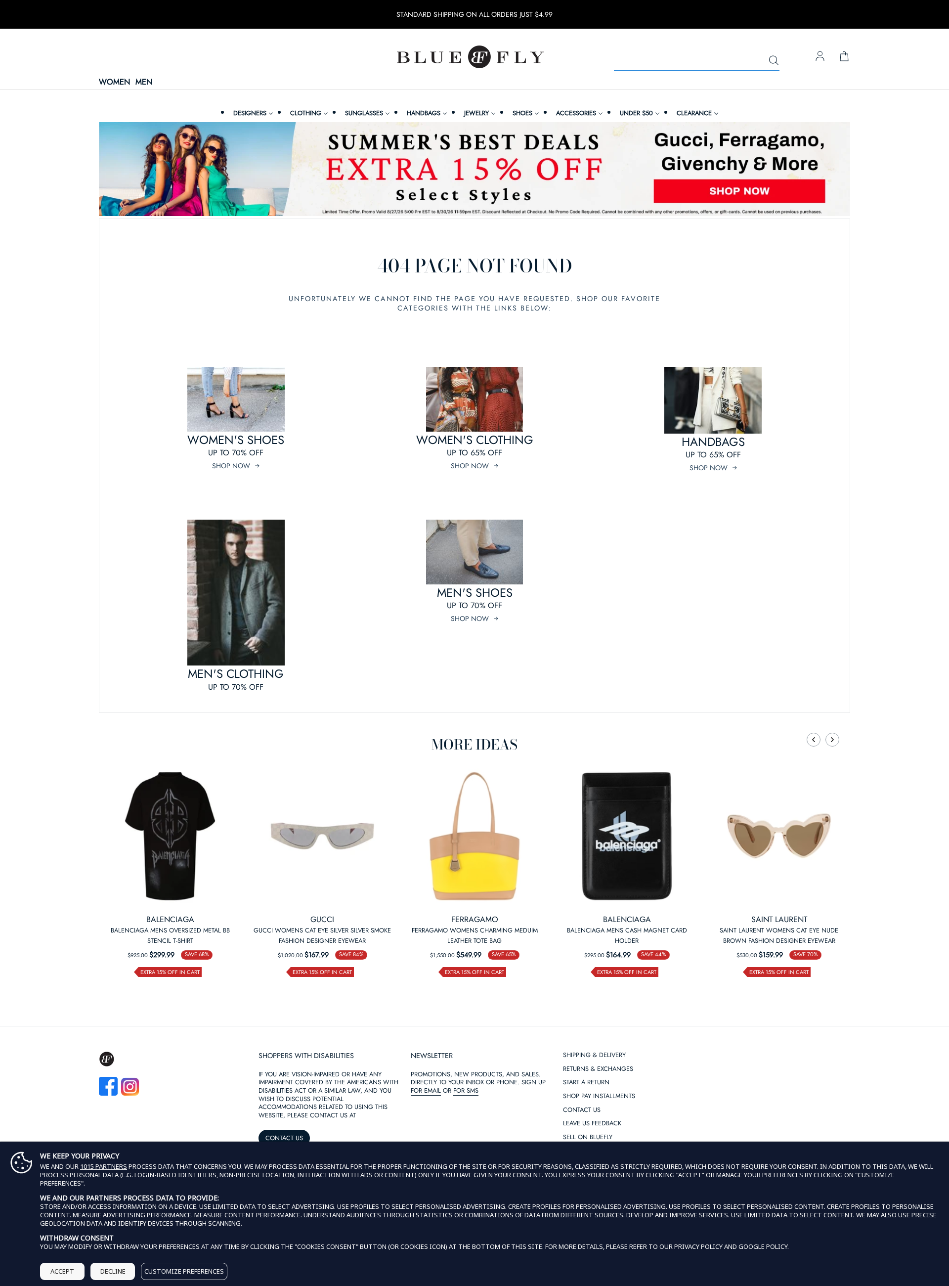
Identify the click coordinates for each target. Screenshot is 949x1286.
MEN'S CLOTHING (236, 673)
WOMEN (114, 82)
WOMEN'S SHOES (235, 439)
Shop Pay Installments (599, 1096)
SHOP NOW (231, 466)
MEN (143, 82)
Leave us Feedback (592, 1123)
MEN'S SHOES (475, 592)
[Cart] (844, 57)
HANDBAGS (713, 441)
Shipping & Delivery (594, 1055)
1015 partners (103, 1166)
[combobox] (696, 61)
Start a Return (586, 1082)
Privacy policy (698, 1246)
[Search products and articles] (773, 60)
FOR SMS (465, 1090)
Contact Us (582, 1110)
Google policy (762, 1246)
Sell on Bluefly (587, 1137)
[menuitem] (252, 113)
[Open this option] (170, 836)
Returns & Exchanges (598, 1069)
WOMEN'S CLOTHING (474, 439)
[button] (813, 739)
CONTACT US (284, 1138)
